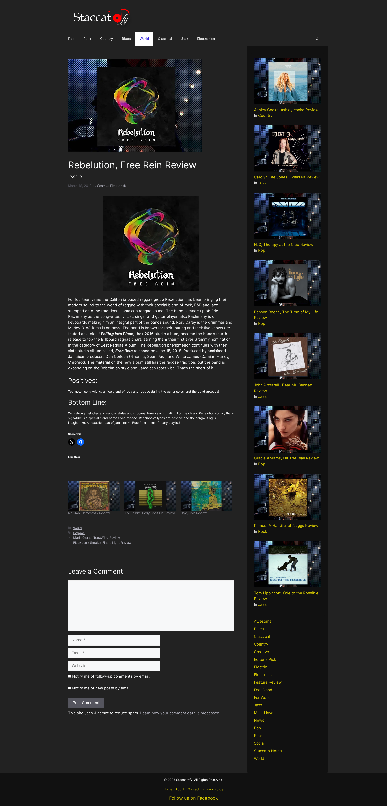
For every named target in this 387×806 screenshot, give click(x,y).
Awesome (263, 621)
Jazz (184, 39)
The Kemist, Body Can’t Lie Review (149, 513)
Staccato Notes (268, 751)
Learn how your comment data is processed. (180, 713)
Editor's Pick (265, 659)
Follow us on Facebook (193, 798)
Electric (260, 667)
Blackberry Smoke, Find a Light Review (102, 542)
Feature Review (268, 682)
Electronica (206, 39)
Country (106, 39)
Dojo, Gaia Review (194, 513)
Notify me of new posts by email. (101, 688)
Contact (193, 789)
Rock (87, 39)
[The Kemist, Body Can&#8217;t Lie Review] (150, 496)
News (259, 720)
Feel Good (263, 690)
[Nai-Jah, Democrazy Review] (94, 496)
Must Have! (264, 713)
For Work (262, 697)
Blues (126, 39)
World (144, 39)
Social (259, 743)
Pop (71, 39)
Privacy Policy (213, 789)
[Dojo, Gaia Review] (206, 496)
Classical (165, 39)
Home (168, 789)
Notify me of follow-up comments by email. (111, 676)
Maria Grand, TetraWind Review (96, 538)
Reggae (79, 533)
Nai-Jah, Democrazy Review (89, 513)
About (180, 789)
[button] (317, 39)
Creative (261, 652)
